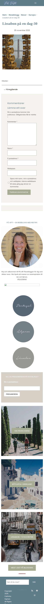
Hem (4, 15)
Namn (10, 148)
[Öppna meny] (35, 3)
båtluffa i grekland (22, 484)
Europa (32, 15)
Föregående (12, 89)
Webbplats (11, 168)
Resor (24, 15)
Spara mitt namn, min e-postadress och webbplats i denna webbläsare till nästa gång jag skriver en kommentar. (23, 182)
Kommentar (12, 122)
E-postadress (12, 158)
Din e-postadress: (11, 382)
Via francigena (22, 431)
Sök (34, 582)
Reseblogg (14, 15)
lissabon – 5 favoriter (22, 537)
